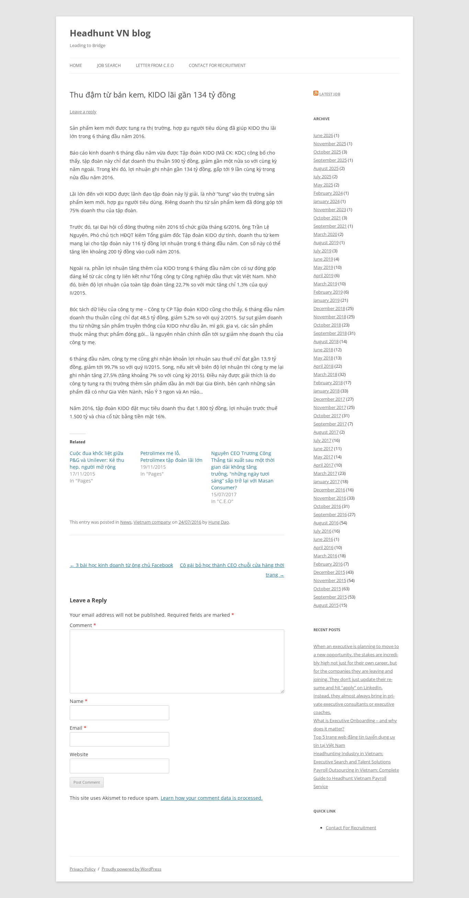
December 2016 (329, 490)
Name (79, 701)
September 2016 (330, 514)
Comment (83, 625)
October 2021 (327, 218)
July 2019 (322, 251)
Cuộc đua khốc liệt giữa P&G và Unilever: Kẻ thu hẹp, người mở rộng (97, 460)
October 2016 (327, 506)
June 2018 (323, 349)
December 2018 (329, 308)
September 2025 (330, 160)
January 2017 (326, 481)
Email (78, 728)
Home (76, 65)
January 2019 (326, 300)
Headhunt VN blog (110, 33)
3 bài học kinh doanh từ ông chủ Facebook (121, 565)
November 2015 (329, 580)
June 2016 (323, 539)
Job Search (109, 65)
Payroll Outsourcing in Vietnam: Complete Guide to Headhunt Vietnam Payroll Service (356, 778)
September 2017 (330, 424)
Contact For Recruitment (217, 65)
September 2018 (330, 333)
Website (79, 754)
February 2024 (328, 193)
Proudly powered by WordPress (131, 869)
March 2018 (325, 374)
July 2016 (322, 531)
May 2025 (323, 185)
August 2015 (326, 605)
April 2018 (323, 366)
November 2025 (329, 143)
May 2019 (323, 267)
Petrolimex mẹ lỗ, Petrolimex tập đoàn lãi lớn (171, 456)
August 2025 (326, 168)
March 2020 (325, 234)
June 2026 (323, 135)
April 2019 (323, 275)
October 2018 (327, 325)
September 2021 (330, 226)
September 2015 (330, 597)
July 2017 (322, 440)
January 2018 (326, 391)
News (125, 522)
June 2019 (323, 259)
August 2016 (326, 523)
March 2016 (325, 556)
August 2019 (326, 242)
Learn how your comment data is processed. (212, 798)
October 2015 (327, 589)
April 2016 (323, 547)
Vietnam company (152, 522)
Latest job (329, 93)
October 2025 (327, 152)
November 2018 (329, 317)
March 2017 (325, 473)
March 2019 (325, 284)
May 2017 (323, 457)
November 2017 (329, 407)
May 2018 (323, 358)
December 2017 (329, 399)
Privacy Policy (82, 869)
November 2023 (329, 209)
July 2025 (322, 176)
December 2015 (329, 572)
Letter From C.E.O (155, 65)
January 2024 (326, 201)
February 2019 (328, 292)
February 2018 (328, 382)
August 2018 (326, 341)
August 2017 (326, 432)
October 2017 (327, 415)
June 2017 (323, 448)
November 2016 (329, 498)
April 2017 (323, 465)
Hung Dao (218, 522)
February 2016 (328, 564)
